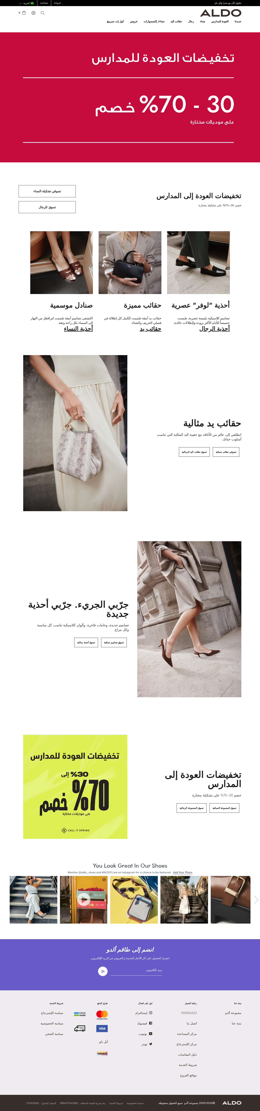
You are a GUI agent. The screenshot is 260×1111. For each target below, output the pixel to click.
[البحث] (43, 13)
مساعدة (44, 3)
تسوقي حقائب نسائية (226, 452)
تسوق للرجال (47, 207)
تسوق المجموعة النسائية (224, 808)
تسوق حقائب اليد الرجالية (194, 452)
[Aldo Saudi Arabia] (220, 16)
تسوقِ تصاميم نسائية (114, 642)
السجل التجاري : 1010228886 (41, 1103)
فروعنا (57, 3)
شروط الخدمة (116, 1103)
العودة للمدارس (220, 21)
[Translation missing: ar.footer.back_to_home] (231, 1103)
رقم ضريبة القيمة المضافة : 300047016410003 (83, 1103)
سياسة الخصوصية (135, 1103)
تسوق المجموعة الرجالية (191, 808)
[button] (26, 3)
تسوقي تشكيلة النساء (47, 191)
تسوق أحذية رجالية (86, 642)
